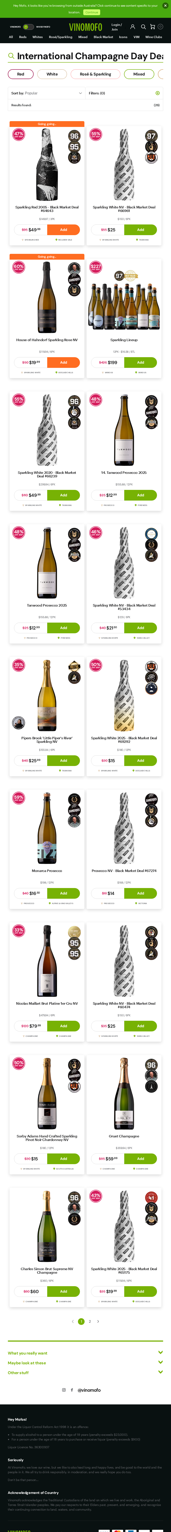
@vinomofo (89, 1390)
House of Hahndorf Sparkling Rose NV (47, 340)
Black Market (103, 37)
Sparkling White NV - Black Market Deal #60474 (124, 1005)
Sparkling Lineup (124, 340)
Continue (92, 12)
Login (116, 24)
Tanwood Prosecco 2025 (47, 605)
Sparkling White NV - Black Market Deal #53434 (124, 607)
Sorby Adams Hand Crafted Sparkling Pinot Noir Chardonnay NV (47, 1138)
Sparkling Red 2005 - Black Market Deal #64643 (47, 209)
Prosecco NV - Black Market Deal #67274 (124, 870)
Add (63, 229)
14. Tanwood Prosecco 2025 (124, 472)
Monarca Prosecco (47, 870)
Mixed (83, 37)
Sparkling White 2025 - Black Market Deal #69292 (124, 740)
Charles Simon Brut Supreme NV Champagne (47, 1270)
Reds (22, 37)
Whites (38, 37)
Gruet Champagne (124, 1136)
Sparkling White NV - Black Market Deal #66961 (124, 209)
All (11, 37)
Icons (123, 37)
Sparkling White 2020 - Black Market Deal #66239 (47, 474)
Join (115, 29)
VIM (136, 37)
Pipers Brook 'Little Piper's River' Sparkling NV (46, 740)
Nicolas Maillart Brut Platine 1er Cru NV (47, 1003)
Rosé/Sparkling (60, 37)
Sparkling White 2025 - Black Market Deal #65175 (124, 1270)
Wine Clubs (153, 37)
